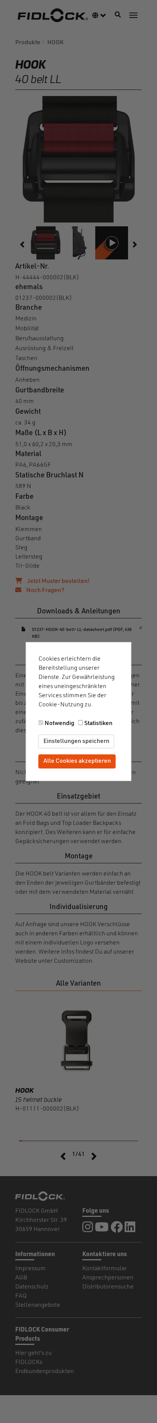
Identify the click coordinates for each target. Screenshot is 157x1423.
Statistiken (98, 723)
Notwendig (59, 723)
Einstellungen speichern (76, 741)
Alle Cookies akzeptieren (77, 762)
